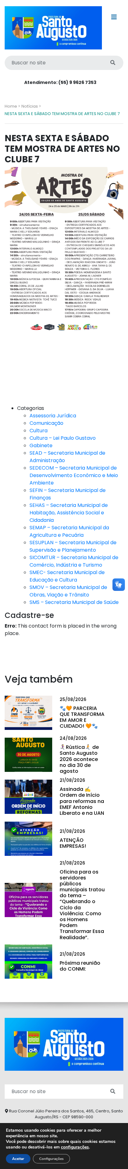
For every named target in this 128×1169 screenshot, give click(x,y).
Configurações (51, 1158)
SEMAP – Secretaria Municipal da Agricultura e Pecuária (69, 531)
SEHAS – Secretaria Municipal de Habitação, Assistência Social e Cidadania (69, 513)
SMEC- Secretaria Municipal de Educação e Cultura (67, 576)
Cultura (39, 430)
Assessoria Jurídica (53, 415)
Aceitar (18, 1158)
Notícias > (31, 106)
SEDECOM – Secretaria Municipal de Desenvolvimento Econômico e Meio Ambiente (74, 475)
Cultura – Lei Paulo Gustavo (63, 438)
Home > (12, 106)
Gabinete (41, 445)
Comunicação (46, 423)
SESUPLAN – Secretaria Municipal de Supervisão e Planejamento (73, 546)
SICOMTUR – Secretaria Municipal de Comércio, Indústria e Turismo (74, 561)
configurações (75, 1147)
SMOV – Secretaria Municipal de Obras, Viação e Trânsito (68, 591)
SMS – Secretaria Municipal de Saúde (74, 602)
